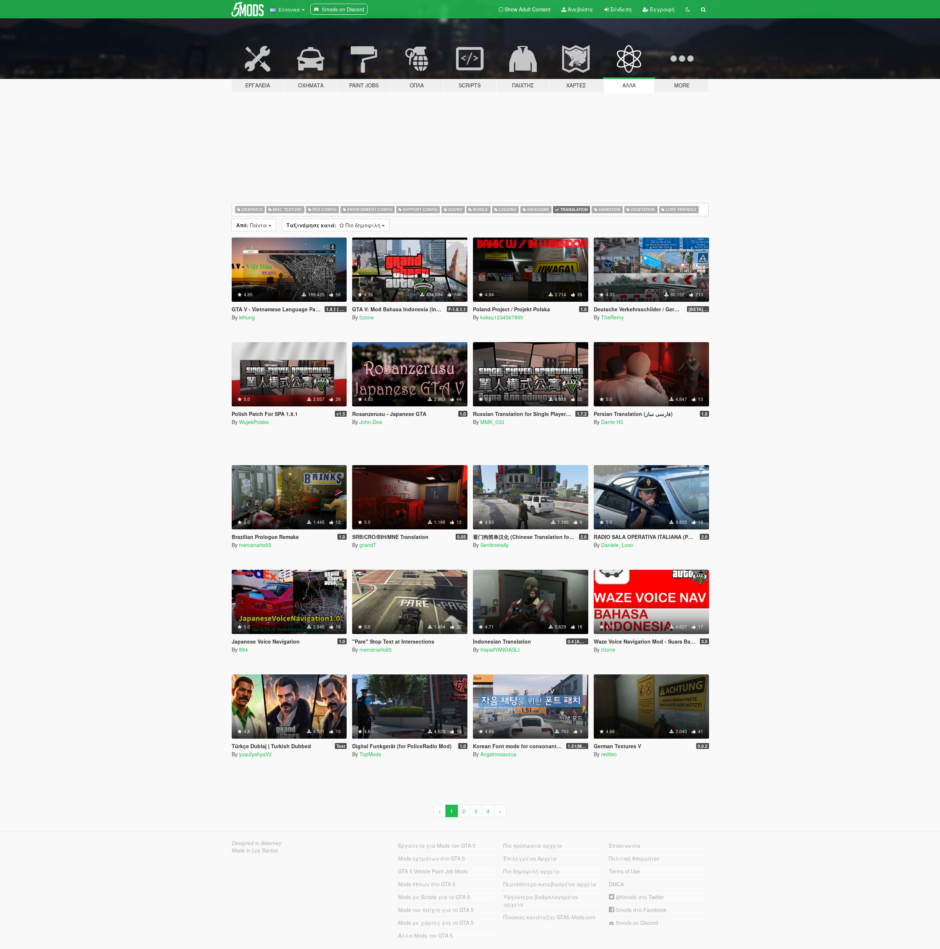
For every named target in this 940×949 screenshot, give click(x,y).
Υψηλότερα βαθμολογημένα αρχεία (540, 900)
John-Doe (370, 421)
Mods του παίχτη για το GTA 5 (436, 909)
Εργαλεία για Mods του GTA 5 (437, 845)
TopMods (370, 754)
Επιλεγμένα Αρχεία (530, 858)
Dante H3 (612, 421)
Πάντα (252, 225)
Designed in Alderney (256, 843)
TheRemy (612, 317)
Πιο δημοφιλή (334, 225)
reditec (609, 754)
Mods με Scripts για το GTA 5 (434, 897)
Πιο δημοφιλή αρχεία (531, 871)
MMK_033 (492, 421)
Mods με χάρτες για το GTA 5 (436, 922)
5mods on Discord (636, 922)
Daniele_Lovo (617, 544)
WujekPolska (254, 421)
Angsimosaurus (498, 754)
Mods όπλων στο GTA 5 (426, 884)
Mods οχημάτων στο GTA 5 (431, 858)
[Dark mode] (687, 9)
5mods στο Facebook (640, 909)
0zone (366, 317)
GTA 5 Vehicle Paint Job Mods (433, 871)
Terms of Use (624, 871)
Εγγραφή (661, 9)
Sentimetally (494, 544)
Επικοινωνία (624, 845)
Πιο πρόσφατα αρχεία (532, 845)
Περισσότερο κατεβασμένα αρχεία (549, 884)
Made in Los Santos (255, 850)
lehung (247, 317)
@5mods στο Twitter (639, 897)
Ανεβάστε (579, 9)
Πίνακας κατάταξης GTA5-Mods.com (549, 917)
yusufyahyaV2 (255, 754)
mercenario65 (255, 544)
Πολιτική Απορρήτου (634, 858)
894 (243, 649)
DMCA (616, 884)
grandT (367, 544)
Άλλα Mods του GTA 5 (425, 935)
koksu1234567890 (501, 317)
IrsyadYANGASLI (500, 649)
